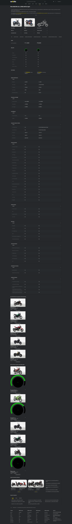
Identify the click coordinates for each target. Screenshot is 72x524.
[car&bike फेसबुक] (57, 512)
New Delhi (59, 1)
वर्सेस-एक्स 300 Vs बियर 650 (18, 323)
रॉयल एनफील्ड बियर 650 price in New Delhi (42, 13)
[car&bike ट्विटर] (54, 512)
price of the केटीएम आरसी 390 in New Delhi (21, 13)
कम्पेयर (19, 491)
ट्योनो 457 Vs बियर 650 (18, 310)
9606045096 (55, 517)
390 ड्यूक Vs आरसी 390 (18, 474)
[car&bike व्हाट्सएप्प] (60, 512)
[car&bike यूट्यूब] (53, 512)
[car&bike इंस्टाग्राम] (56, 512)
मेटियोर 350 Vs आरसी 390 (18, 393)
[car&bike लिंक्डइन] (58, 512)
